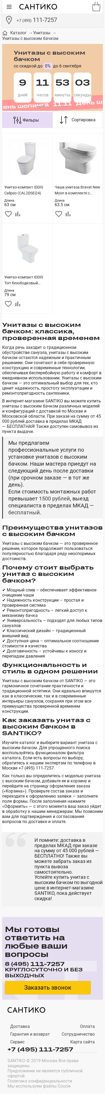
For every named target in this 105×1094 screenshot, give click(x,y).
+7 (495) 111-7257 (40, 1049)
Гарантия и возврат (30, 1034)
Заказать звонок (47, 987)
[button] (40, 107)
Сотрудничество (78, 1034)
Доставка (20, 1026)
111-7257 (37, 20)
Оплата (87, 1026)
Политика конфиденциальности (40, 1081)
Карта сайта (82, 1041)
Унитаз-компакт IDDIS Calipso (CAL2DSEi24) (23, 190)
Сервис (17, 1041)
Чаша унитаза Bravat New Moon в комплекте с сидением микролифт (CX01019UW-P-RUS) (77, 190)
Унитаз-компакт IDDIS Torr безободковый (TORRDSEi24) (23, 280)
